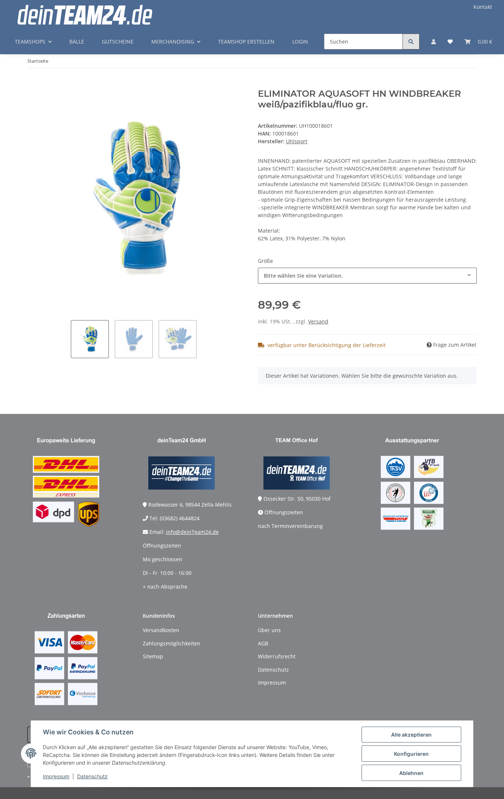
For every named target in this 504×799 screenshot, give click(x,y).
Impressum (56, 776)
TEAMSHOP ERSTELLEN (246, 41)
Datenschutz (92, 776)
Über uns (269, 630)
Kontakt (482, 6)
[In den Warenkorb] (33, 84)
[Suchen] (411, 41)
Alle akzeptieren (411, 734)
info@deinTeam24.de (192, 531)
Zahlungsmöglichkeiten (171, 643)
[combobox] (367, 276)
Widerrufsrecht (277, 656)
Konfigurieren (411, 754)
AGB (263, 643)
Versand (318, 321)
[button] (433, 41)
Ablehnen (411, 773)
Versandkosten (161, 630)
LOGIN (300, 41)
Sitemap (153, 656)
